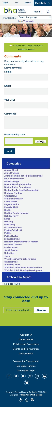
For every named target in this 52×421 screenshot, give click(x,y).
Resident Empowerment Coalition (21, 241)
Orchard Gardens (13, 227)
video (7, 256)
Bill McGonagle (11, 181)
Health (7, 210)
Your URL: (9, 99)
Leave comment (13, 67)
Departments (26, 339)
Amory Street (11, 170)
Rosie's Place (10, 247)
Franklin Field (11, 207)
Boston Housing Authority (17, 184)
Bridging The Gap (13, 193)
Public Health (11, 236)
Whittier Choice (12, 264)
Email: (7, 85)
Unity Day (9, 253)
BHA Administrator (14, 178)
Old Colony (9, 224)
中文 (16, 3)
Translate (28, 21)
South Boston (11, 250)
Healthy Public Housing (16, 213)
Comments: (10, 113)
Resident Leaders (13, 244)
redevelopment (11, 239)
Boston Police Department (17, 187)
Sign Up (41, 310)
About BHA (26, 334)
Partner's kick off (13, 230)
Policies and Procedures (26, 344)
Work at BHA (26, 353)
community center (13, 198)
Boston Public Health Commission (21, 190)
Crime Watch (10, 201)
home (7, 219)
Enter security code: (14, 134)
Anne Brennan (11, 173)
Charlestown (10, 196)
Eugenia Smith (11, 204)
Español (28, 3)
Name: (7, 71)
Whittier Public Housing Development (23, 270)
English (5, 3)
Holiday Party (11, 216)
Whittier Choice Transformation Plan (23, 267)
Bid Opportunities (26, 365)
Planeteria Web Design (31, 395)
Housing (8, 221)
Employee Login (26, 370)
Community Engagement (26, 361)
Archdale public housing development (23, 176)
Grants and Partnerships (26, 348)
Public (7, 233)
